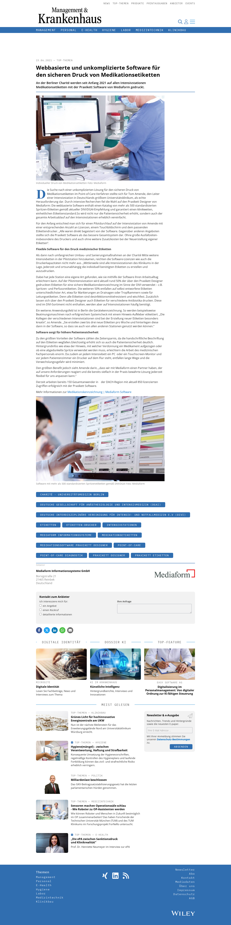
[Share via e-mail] (70, 630)
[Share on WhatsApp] (62, 630)
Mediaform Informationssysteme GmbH (63, 571)
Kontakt (188, 877)
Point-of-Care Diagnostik (61, 555)
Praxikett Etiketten (152, 555)
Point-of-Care (129, 545)
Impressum (186, 890)
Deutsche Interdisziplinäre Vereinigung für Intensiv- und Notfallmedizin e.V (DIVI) (113, 514)
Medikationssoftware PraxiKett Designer (74, 545)
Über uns (187, 886)
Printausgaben (157, 3)
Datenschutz (184, 894)
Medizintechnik (150, 30)
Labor (126, 30)
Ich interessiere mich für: (53, 601)
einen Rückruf (51, 610)
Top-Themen (121, 3)
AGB (192, 898)
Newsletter (185, 869)
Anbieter (176, 3)
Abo (192, 873)
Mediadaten (185, 881)
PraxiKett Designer (109, 555)
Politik (97, 775)
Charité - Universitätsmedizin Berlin (72, 494)
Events (190, 3)
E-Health (89, 30)
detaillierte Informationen (57, 614)
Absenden (181, 746)
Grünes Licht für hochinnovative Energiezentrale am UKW (93, 718)
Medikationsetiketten (119, 535)
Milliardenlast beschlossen (89, 780)
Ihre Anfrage (124, 601)
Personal (69, 30)
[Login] (186, 21)
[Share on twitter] (47, 630)
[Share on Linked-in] (55, 630)
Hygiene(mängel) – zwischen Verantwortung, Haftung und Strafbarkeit (99, 748)
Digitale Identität (47, 687)
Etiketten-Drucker (81, 524)
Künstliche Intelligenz (105, 687)
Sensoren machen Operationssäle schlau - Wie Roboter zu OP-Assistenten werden (98, 807)
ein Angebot (49, 605)
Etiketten (48, 524)
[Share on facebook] (39, 630)
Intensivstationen (122, 524)
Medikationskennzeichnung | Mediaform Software (99, 392)
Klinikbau (177, 30)
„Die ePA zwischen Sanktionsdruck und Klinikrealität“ (94, 840)
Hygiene (109, 30)
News (106, 3)
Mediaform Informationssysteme (66, 535)
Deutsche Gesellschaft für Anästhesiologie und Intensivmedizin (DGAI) (100, 504)
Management (46, 30)
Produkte (137, 3)
